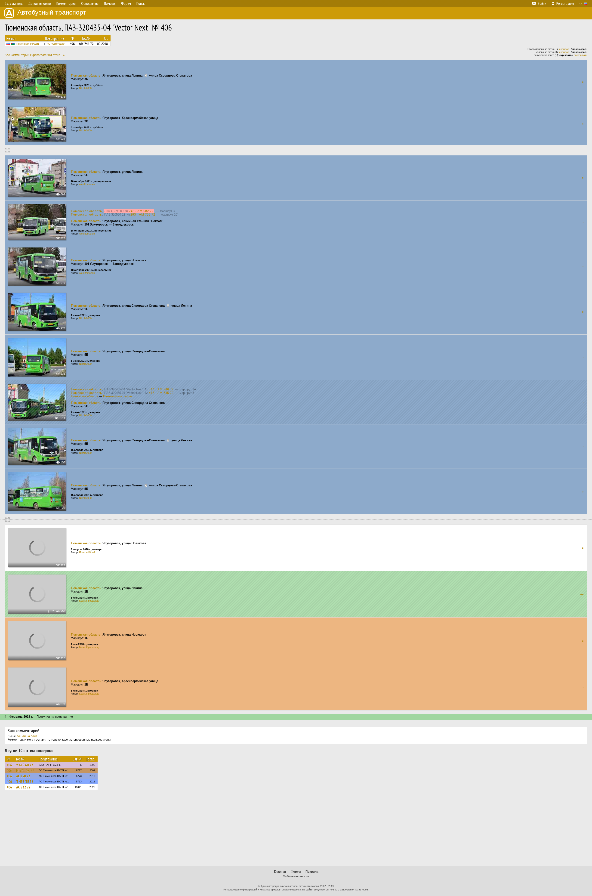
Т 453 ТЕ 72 (24, 781)
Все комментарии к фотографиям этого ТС (35, 55)
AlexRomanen (87, 184)
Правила (311, 871)
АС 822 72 (23, 787)
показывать (580, 55)
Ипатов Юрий (87, 552)
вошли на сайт (27, 736)
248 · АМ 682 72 (141, 211)
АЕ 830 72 (23, 776)
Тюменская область (28, 43)
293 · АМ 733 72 (142, 214)
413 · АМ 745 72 (161, 393)
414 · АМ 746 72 (161, 389)
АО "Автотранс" (56, 43)
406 (9, 765)
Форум (296, 871)
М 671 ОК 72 (25, 770)
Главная (280, 871)
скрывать (564, 49)
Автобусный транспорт (51, 12)
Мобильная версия (296, 876)
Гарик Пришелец (89, 600)
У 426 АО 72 (24, 765)
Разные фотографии (117, 396)
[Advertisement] (296, 830)
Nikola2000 (85, 88)
